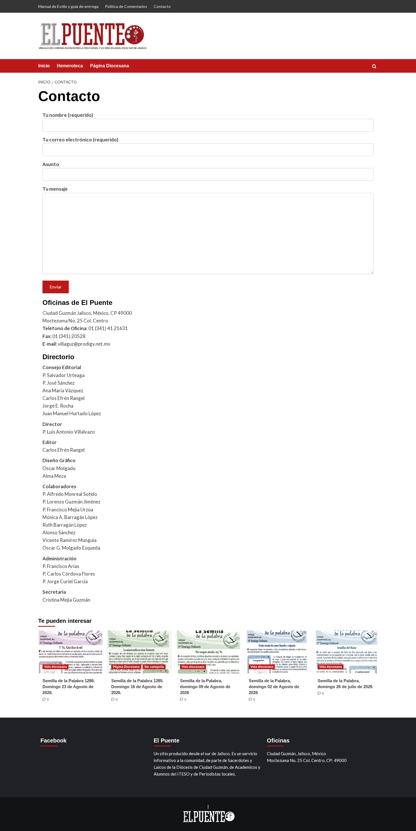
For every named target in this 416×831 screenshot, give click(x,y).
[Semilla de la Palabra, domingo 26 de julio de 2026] (345, 651)
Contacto (162, 6)
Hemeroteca (70, 65)
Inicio (44, 65)
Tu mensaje (55, 189)
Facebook (53, 740)
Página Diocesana (109, 65)
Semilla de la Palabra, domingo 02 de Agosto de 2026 (274, 686)
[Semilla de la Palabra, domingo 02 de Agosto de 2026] (277, 651)
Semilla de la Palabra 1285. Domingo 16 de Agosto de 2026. (137, 686)
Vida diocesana (55, 666)
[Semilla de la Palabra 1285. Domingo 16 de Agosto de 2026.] (139, 651)
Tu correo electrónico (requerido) (80, 140)
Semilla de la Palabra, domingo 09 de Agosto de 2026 (205, 686)
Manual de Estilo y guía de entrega (68, 6)
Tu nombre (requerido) (67, 115)
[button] (374, 66)
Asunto (50, 164)
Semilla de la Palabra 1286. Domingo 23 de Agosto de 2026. (68, 686)
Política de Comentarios (126, 6)
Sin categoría (154, 666)
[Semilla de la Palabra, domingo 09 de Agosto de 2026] (208, 651)
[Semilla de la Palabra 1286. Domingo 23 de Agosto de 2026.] (70, 651)
